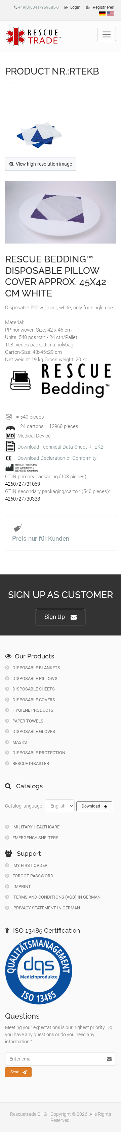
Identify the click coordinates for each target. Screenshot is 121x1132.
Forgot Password (32, 875)
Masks (19, 742)
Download (91, 806)
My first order (29, 865)
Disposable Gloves (33, 731)
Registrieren (103, 7)
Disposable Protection (38, 752)
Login (75, 7)
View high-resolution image (44, 164)
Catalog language (23, 806)
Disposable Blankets (36, 667)
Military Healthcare (35, 826)
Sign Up (54, 616)
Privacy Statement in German (46, 907)
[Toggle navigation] (106, 34)
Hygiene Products (32, 710)
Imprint (21, 886)
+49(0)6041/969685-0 (38, 7)
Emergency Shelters (35, 837)
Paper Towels (27, 721)
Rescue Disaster (30, 763)
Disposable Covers (33, 699)
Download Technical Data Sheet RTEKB (60, 447)
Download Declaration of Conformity (56, 458)
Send (14, 1072)
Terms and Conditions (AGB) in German (56, 897)
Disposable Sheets (33, 688)
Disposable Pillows (34, 678)
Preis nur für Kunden (40, 538)
